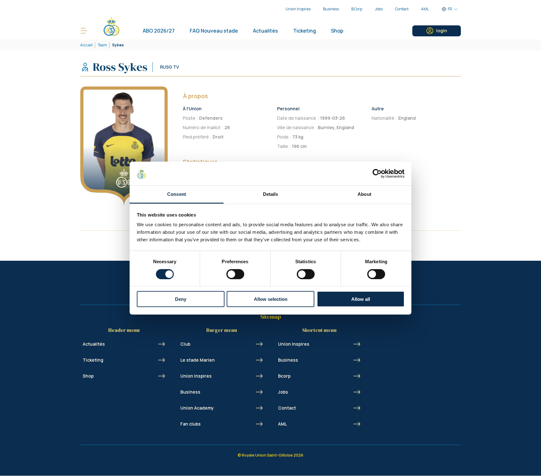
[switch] (235, 274)
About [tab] (364, 194)
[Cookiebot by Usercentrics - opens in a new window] (377, 173)
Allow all (360, 299)
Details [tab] (270, 194)
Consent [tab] (176, 194)
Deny (180, 299)
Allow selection (270, 299)
